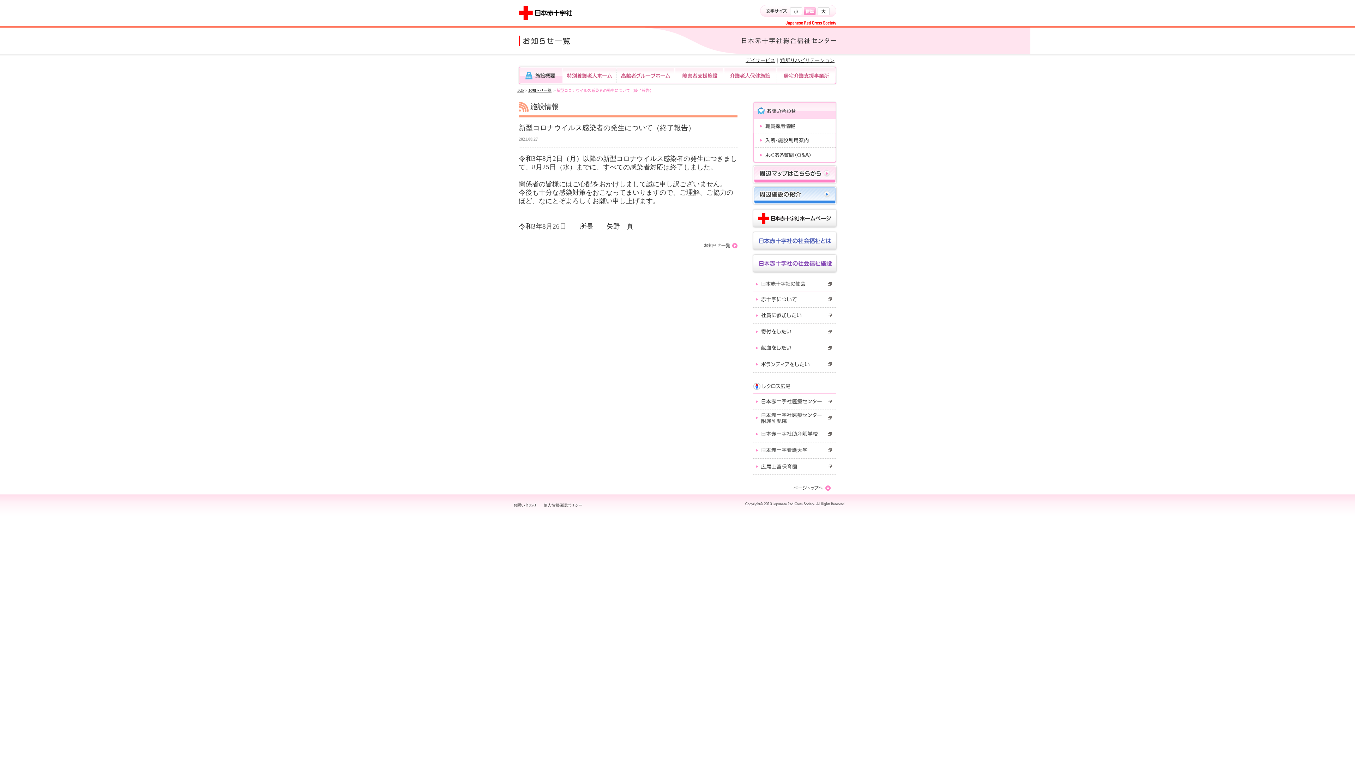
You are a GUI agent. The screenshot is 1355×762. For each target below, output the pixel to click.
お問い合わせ (525, 505)
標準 (810, 11)
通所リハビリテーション (807, 60)
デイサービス (760, 60)
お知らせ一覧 (540, 90)
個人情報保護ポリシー (563, 505)
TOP (520, 90)
